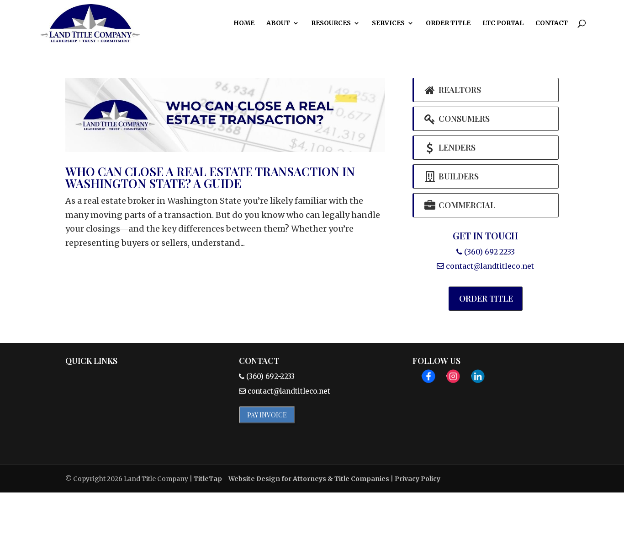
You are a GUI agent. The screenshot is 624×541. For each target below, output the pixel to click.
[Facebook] (428, 378)
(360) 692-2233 (488, 251)
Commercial (466, 205)
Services (388, 23)
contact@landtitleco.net (490, 265)
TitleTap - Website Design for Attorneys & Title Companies (291, 479)
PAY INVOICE (267, 415)
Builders (458, 176)
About (278, 23)
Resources (331, 23)
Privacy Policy (417, 479)
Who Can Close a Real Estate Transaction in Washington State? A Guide (210, 177)
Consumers (463, 118)
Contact (551, 23)
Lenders (456, 147)
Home (243, 23)
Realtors (459, 89)
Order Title (448, 23)
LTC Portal (503, 23)
